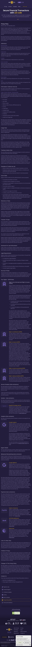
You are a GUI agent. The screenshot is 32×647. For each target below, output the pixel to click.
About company (23, 631)
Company (15, 6)
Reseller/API (16, 633)
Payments (16, 631)
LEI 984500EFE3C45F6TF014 (7, 642)
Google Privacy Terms (22, 443)
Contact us (22, 633)
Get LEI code (16, 628)
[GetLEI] (12, 2)
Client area (25, 6)
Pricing (5, 6)
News (19, 6)
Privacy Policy (17, 515)
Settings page (27, 467)
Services (10, 6)
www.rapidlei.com (22, 413)
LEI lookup (16, 629)
